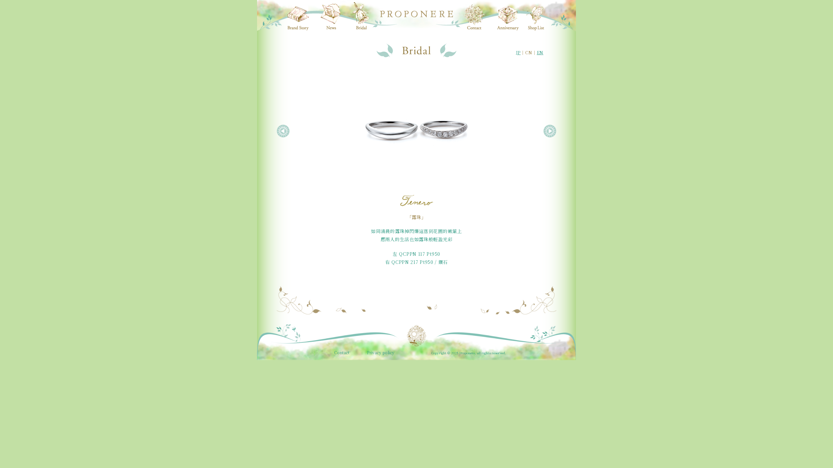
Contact (341, 352)
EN (540, 52)
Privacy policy (380, 352)
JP (518, 52)
